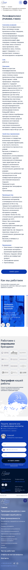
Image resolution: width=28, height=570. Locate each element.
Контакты (5, 558)
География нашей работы (11, 515)
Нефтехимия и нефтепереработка (10, 534)
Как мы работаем (8, 551)
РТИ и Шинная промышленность (10, 531)
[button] (14, 272)
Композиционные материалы (9, 543)
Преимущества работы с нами (13, 511)
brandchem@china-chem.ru (6, 490)
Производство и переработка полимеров (14, 8)
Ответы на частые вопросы (12, 555)
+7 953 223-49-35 (6, 563)
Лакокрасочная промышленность (10, 529)
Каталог (10, 6)
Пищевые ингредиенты (7, 526)
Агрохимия (4, 524)
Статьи (3, 545)
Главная (3, 6)
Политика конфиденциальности (22, 495)
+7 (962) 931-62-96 (6, 481)
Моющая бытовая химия (8, 536)
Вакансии (3, 547)
